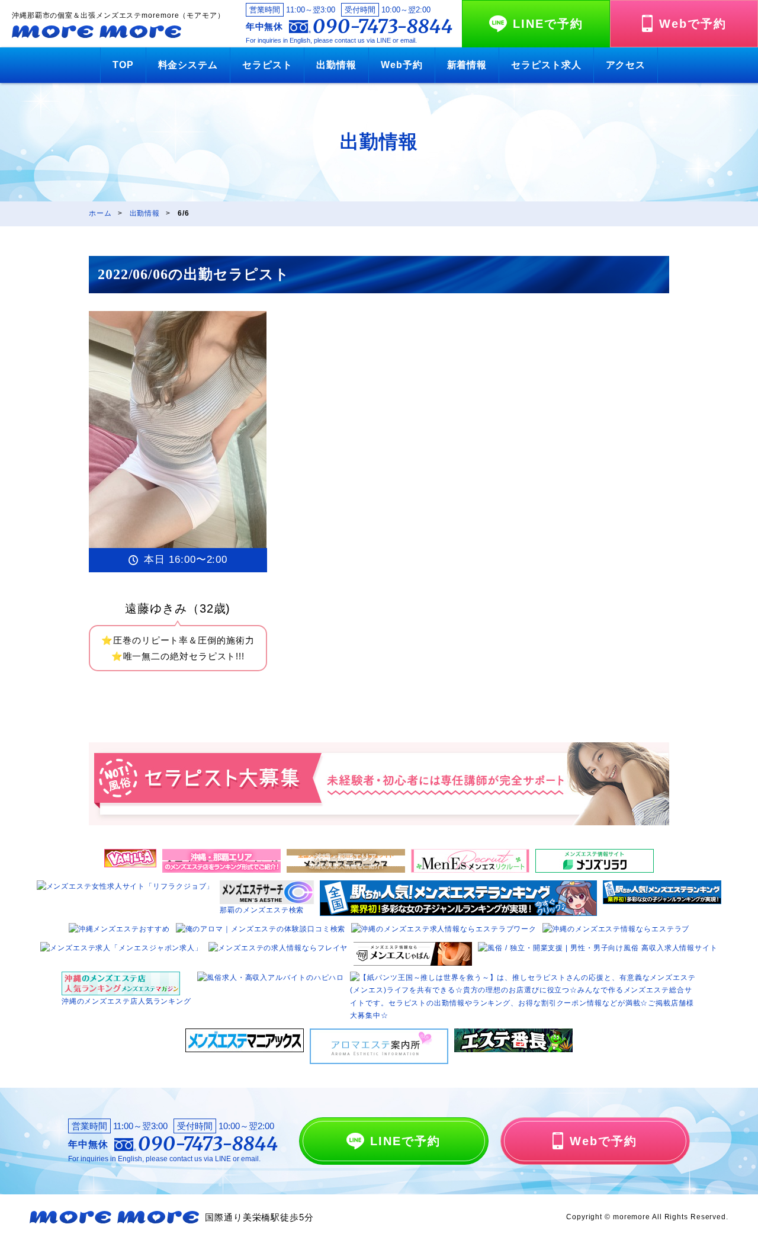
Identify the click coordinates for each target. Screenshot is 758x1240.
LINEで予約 (548, 23)
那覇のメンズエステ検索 (262, 910)
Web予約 (402, 65)
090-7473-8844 (383, 26)
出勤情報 (336, 65)
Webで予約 (693, 23)
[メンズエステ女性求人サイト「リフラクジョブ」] (125, 886)
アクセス (626, 65)
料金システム (188, 65)
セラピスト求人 (546, 65)
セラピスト (267, 65)
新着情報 (467, 65)
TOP (123, 65)
